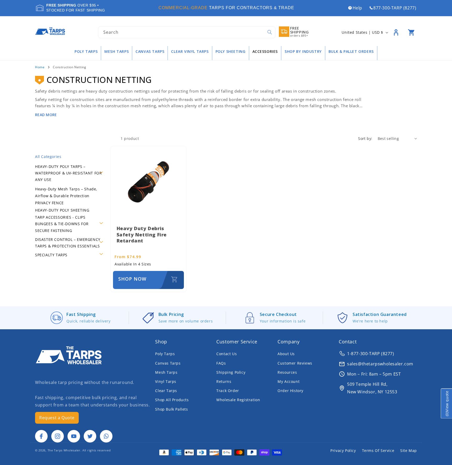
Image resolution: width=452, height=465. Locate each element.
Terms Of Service (378, 450)
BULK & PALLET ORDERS (351, 51)
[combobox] (186, 32)
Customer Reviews (295, 363)
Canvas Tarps (149, 51)
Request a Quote (57, 418)
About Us (286, 353)
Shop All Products (172, 399)
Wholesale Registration (238, 399)
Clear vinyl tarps (189, 51)
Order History (290, 390)
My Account (289, 381)
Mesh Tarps (116, 51)
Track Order (227, 390)
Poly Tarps (86, 51)
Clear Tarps (166, 390)
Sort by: (365, 138)
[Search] (269, 32)
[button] (411, 32)
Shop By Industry (303, 51)
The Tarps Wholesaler (64, 450)
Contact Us (226, 353)
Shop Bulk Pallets (171, 409)
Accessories (265, 51)
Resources (287, 372)
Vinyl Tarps (165, 381)
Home (39, 67)
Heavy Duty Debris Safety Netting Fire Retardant (142, 234)
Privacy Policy (343, 450)
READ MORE (46, 114)
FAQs (221, 363)
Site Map (408, 450)
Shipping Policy (230, 372)
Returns (223, 381)
